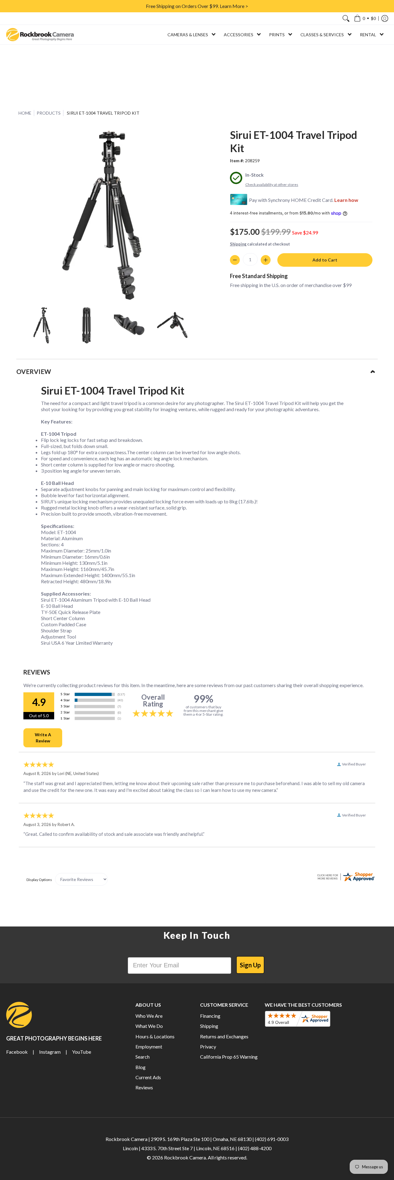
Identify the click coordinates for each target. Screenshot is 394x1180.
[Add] (266, 260)
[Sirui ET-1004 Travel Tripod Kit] (43, 325)
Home (24, 113)
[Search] (346, 18)
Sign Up (250, 965)
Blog (140, 1067)
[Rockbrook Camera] (40, 34)
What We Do (149, 1026)
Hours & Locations (155, 1036)
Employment (148, 1046)
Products (49, 113)
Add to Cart (324, 259)
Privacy (208, 1046)
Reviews (144, 1087)
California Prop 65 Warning (229, 1057)
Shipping (238, 244)
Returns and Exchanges (224, 1036)
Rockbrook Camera (185, 1157)
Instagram (50, 1052)
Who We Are (149, 1016)
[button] (365, 18)
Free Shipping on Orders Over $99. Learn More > (197, 6)
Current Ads (148, 1077)
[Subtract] (235, 260)
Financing (210, 1016)
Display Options (39, 879)
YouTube (81, 1052)
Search (142, 1057)
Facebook (17, 1052)
